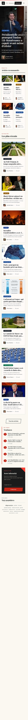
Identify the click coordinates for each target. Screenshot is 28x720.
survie (16, 513)
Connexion (11, 3)
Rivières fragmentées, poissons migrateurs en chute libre (16, 434)
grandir (21, 507)
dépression (9, 505)
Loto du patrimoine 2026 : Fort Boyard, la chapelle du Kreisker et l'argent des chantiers (16, 460)
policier (15, 505)
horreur (20, 505)
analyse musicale (15, 507)
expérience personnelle (19, 511)
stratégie (23, 509)
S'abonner (13, 489)
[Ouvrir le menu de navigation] (7, 3)
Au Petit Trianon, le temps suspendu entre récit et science (16, 447)
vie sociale (18, 509)
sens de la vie (5, 509)
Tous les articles (13, 421)
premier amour (7, 507)
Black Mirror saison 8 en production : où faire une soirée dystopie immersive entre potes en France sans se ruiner (16, 454)
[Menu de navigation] (23, 3)
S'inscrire (18, 3)
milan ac (11, 511)
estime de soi (6, 511)
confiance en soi (11, 509)
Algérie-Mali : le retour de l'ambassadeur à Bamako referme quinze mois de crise (16, 440)
